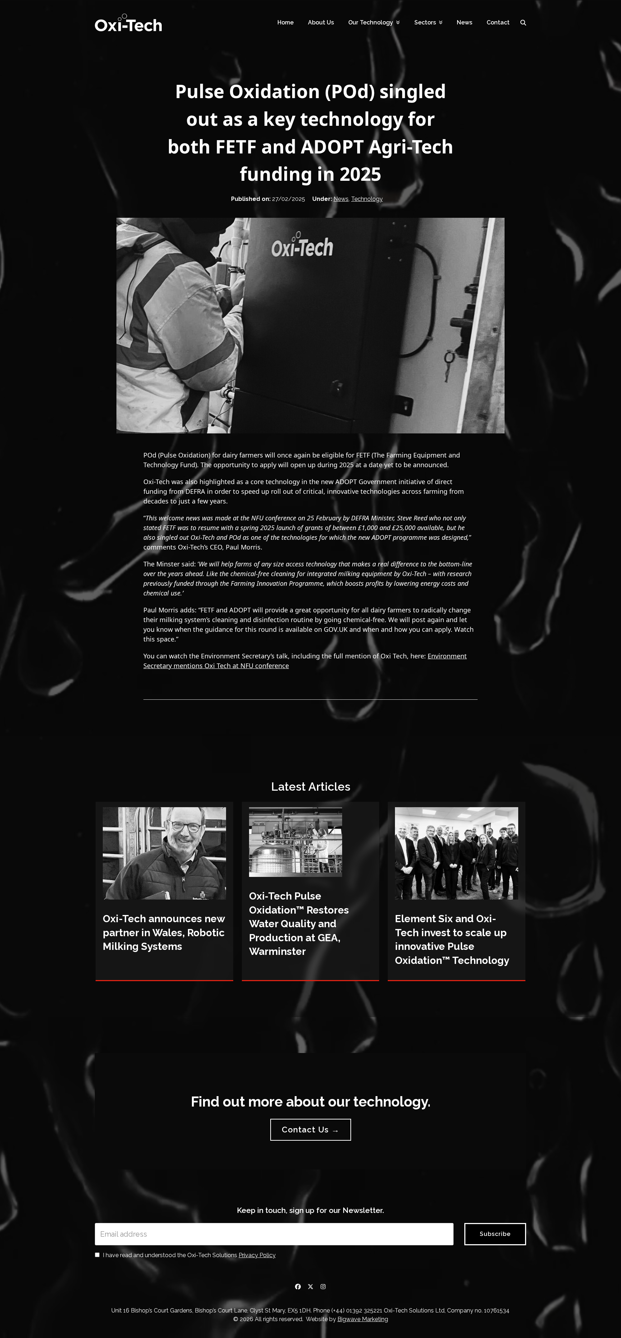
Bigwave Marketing (362, 1319)
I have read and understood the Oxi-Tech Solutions (188, 1255)
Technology (367, 199)
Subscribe (495, 1234)
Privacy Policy (257, 1255)
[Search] (523, 23)
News (341, 199)
